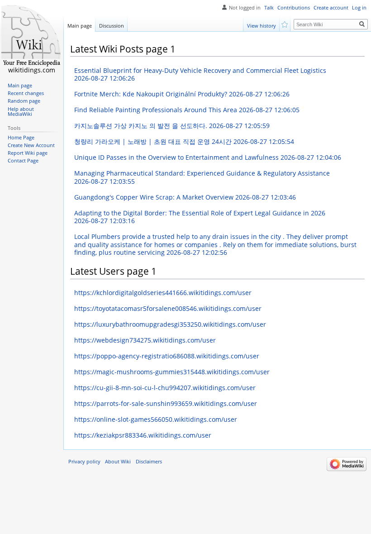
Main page (79, 25)
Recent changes (26, 93)
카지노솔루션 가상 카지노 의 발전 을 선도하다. (172, 125)
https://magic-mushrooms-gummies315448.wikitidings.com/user (172, 371)
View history (261, 25)
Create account (331, 8)
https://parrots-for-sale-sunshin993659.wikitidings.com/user (165, 403)
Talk (269, 8)
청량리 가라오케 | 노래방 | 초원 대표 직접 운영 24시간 (184, 141)
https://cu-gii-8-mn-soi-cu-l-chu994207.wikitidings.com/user (165, 387)
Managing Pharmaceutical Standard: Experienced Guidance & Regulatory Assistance (202, 177)
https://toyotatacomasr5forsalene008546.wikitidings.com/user (168, 308)
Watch (285, 24)
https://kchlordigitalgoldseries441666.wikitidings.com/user (163, 292)
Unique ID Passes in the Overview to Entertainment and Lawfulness (207, 157)
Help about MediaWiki (21, 112)
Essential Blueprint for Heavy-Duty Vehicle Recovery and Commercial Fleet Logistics (200, 74)
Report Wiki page (28, 153)
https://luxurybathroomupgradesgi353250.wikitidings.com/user (170, 324)
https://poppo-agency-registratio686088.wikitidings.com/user (166, 356)
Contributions (293, 8)
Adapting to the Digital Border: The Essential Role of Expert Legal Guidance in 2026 (199, 217)
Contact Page (23, 160)
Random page (24, 101)
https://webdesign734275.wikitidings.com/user (145, 340)
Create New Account (31, 145)
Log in (359, 8)
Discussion (111, 25)
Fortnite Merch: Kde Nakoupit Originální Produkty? (182, 94)
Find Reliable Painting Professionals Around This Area (187, 109)
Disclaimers (149, 461)
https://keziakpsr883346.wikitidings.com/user (142, 435)
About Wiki (118, 461)
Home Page (21, 137)
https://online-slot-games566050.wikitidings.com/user (155, 419)
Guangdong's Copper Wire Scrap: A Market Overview (185, 197)
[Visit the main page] (31, 36)
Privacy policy (84, 461)
